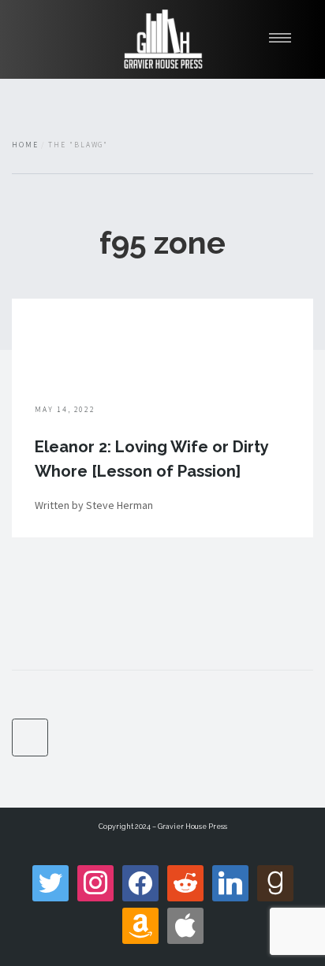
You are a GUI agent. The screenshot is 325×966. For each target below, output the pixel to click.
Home (25, 145)
